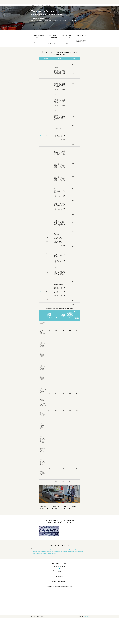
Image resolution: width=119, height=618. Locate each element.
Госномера (38, 5)
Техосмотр (33, 5)
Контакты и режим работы (45, 5)
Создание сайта (86, 616)
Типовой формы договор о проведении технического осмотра (44, 553)
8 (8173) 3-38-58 (59, 567)
